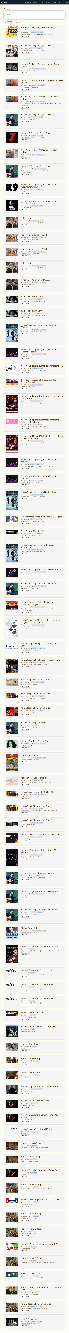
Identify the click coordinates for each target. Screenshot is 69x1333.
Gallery (60, 2)
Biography (28, 2)
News (66, 2)
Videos (42, 2)
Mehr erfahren (25, 36)
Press (54, 2)
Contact (48, 2)
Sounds (35, 2)
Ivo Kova (4, 2)
